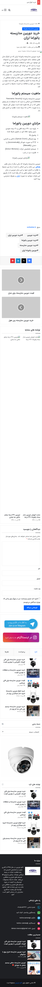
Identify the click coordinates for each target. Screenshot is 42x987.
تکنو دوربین (18, 983)
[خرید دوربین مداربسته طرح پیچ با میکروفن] (33, 955)
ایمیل (38, 578)
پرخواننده (21, 651)
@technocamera (25, 918)
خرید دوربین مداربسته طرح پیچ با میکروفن (14, 953)
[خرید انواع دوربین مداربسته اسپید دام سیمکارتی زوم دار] (33, 697)
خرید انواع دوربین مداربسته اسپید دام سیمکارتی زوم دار (18, 2)
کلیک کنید (19, 912)
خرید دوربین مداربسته (28, 245)
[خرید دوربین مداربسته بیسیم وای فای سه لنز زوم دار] (33, 710)
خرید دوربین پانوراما (29, 240)
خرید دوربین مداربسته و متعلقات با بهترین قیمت (14, 671)
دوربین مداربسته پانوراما (26, 24)
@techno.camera (22, 923)
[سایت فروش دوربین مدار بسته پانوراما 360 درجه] (31, 424)
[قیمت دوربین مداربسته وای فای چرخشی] (33, 683)
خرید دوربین (32, 235)
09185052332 (22, 907)
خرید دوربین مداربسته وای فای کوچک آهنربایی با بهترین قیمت (14, 660)
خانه (36, 24)
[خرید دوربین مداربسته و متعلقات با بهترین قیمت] (33, 673)
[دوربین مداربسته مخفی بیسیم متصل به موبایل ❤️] (33, 968)
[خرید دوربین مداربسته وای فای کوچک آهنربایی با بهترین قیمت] (33, 662)
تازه (36, 651)
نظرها (7, 651)
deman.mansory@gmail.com (21, 928)
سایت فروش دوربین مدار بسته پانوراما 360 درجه (31, 516)
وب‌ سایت (37, 589)
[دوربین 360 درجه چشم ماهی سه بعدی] (11, 424)
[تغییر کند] (33, 10)
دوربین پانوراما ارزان (29, 250)
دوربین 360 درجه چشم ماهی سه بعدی (12, 516)
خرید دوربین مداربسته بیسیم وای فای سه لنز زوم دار (15, 707)
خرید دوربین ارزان (15, 235)
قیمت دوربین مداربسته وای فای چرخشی (14, 681)
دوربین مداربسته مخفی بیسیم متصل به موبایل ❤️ (15, 963)
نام (39, 568)
